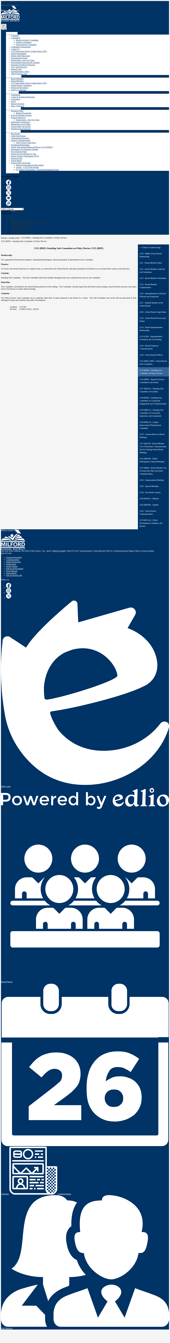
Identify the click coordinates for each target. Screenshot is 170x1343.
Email (8, 198)
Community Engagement (21, 47)
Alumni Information (14, 557)
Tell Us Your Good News (26, 143)
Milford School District (20, 220)
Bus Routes (15, 134)
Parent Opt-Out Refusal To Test (23, 154)
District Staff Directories (20, 56)
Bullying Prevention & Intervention (30, 165)
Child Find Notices (18, 136)
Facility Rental (11, 566)
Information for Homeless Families (24, 149)
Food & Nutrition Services (21, 115)
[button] (12, 33)
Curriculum (15, 99)
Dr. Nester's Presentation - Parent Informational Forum (37, 170)
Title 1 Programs (17, 106)
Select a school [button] (12, 218)
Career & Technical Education (23, 97)
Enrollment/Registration (20, 145)
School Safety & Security (21, 127)
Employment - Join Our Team (22, 60)
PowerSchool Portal (19, 152)
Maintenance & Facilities (20, 124)
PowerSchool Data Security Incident (25, 63)
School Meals (16, 161)
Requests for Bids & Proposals (23, 65)
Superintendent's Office (20, 72)
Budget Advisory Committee (27, 40)
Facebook (8, 182)
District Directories (13, 562)
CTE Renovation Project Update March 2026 (29, 51)
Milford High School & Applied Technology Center (31, 222)
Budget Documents (23, 113)
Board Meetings (17, 79)
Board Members (17, 81)
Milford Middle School (20, 224)
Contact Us (15, 49)
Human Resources (18, 118)
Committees (15, 38)
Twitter (8, 192)
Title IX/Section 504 (19, 74)
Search (8, 203)
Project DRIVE (17, 231)
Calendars (15, 36)
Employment (11, 564)
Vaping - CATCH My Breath (27, 167)
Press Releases (11, 571)
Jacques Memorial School (21, 229)
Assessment (15, 95)
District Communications (20, 140)
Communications (12, 560)
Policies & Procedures (19, 88)
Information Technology (20, 122)
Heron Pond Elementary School (23, 227)
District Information (18, 54)
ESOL (13, 101)
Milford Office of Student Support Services (28, 233)
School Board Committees (26, 45)
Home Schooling (17, 104)
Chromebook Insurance (20, 138)
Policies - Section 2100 (10, 238)
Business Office (17, 111)
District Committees (23, 42)
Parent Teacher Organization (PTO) (25, 156)
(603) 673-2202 (59, 551)
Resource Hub (16, 158)
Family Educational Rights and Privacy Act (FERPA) (32, 147)
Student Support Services (21, 129)
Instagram (8, 187)
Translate (19, 211)
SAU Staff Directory (19, 67)
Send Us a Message (18, 90)
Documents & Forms (19, 58)
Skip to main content (9, 2)
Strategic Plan (16, 69)
